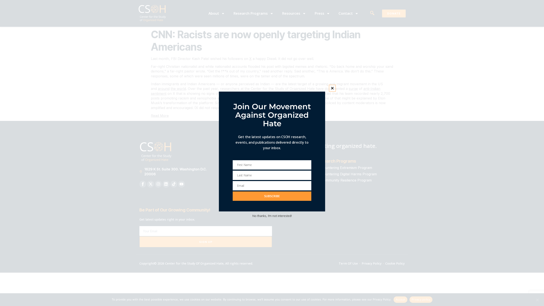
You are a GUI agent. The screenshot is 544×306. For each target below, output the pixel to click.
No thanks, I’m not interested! (272, 216)
